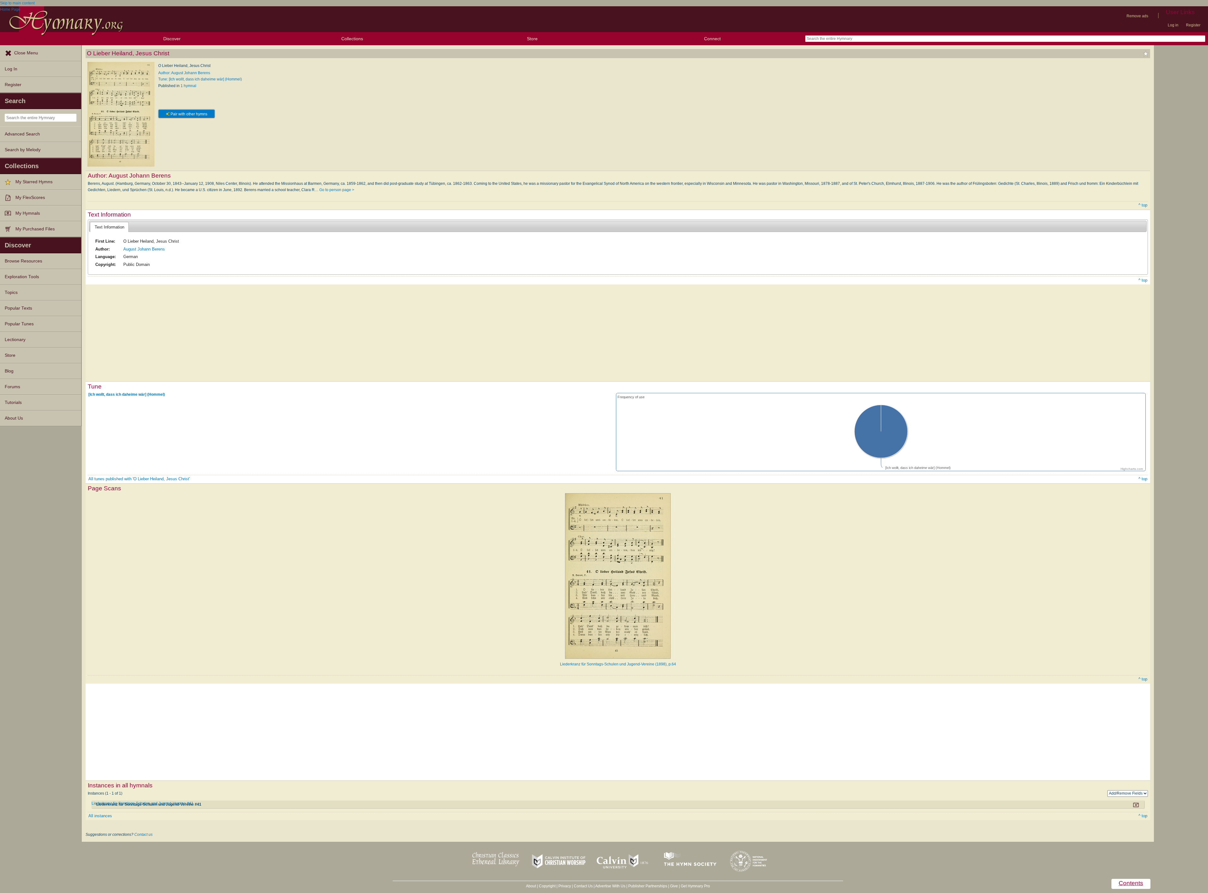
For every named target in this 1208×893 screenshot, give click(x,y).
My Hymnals (27, 213)
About (531, 886)
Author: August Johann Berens (184, 73)
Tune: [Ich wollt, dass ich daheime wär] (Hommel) (200, 79)
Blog (9, 371)
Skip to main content (17, 3)
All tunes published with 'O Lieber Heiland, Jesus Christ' (139, 479)
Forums (12, 386)
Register (1193, 25)
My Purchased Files (35, 229)
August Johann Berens (144, 249)
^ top (1142, 205)
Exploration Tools (22, 276)
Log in (1173, 25)
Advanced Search (22, 134)
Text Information (109, 227)
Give (674, 886)
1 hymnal (188, 86)
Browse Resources (23, 261)
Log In (11, 69)
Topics (11, 292)
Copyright (547, 886)
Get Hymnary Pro (695, 886)
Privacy (564, 886)
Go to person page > (336, 190)
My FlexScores (30, 197)
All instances (100, 815)
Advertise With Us (610, 886)
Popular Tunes (19, 324)
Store (532, 38)
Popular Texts (18, 308)
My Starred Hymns (34, 181)
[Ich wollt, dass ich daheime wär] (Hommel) (126, 394)
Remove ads (1137, 16)
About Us (14, 418)
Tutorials (13, 402)
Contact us (143, 834)
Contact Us (583, 886)
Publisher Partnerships (647, 886)
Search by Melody (23, 149)
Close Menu (26, 53)
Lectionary (15, 339)
